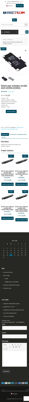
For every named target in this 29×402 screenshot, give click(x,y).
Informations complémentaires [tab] (18, 134)
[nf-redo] (7, 349)
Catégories (7, 32)
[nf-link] (13, 347)
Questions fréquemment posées (11, 285)
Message (5, 341)
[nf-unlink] (16, 347)
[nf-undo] (4, 349)
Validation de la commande (11, 282)
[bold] (12, 345)
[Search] (26, 24)
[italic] (15, 345)
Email (4, 333)
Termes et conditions (8, 316)
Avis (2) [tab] (3, 137)
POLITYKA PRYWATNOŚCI (10, 313)
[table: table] (19, 347)
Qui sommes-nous (8, 272)
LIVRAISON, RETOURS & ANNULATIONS (13, 310)
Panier (6, 278)
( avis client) (11, 91)
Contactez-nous (7, 288)
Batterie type (15, 129)
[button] (26, 32)
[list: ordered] (4, 347)
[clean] (21, 345)
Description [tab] (5, 134)
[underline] (18, 345)
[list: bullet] (7, 347)
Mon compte (20, 5)
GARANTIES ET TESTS (8, 307)
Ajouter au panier (11, 111)
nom (3, 324)
